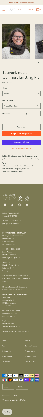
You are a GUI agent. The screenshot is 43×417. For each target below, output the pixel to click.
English (6, 387)
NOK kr (20, 387)
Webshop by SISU (9, 395)
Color (4, 88)
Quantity (6, 113)
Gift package (7, 100)
